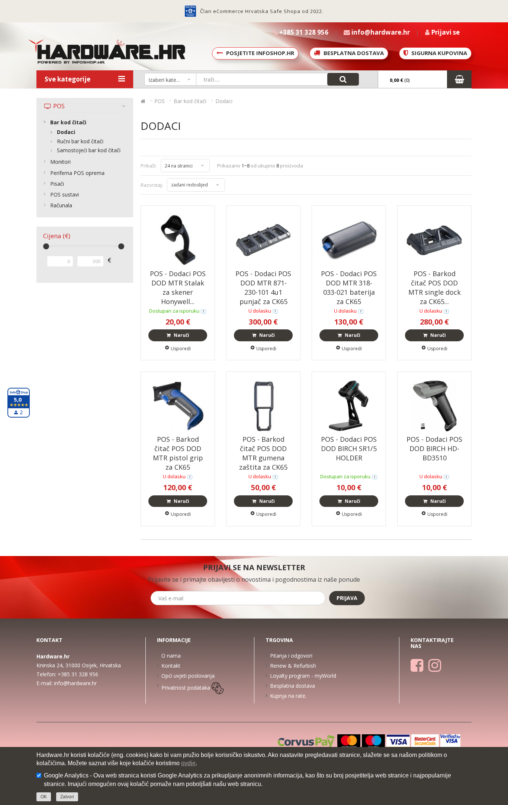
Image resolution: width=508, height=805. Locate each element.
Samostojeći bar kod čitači (88, 150)
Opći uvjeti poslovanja (188, 675)
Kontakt (170, 665)
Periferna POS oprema (77, 172)
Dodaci (66, 131)
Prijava (347, 597)
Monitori (60, 161)
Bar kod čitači (68, 122)
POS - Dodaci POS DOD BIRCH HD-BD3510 (434, 448)
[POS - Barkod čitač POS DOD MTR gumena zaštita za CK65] (263, 405)
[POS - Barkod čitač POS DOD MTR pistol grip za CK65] (177, 405)
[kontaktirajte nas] (275, 310)
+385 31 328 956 (78, 674)
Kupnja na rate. (288, 695)
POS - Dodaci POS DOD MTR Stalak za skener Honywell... (178, 287)
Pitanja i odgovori (291, 655)
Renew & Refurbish (293, 665)
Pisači (57, 183)
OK (44, 796)
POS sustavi (64, 194)
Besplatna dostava (292, 685)
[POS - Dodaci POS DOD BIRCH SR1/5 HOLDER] (348, 405)
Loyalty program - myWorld (303, 675)
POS (58, 106)
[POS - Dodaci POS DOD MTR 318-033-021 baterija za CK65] (348, 239)
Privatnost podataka (185, 687)
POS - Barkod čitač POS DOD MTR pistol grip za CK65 (178, 453)
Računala (61, 205)
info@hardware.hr (75, 683)
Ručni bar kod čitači (80, 141)
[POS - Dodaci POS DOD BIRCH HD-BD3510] (434, 405)
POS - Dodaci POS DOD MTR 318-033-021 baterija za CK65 (349, 287)
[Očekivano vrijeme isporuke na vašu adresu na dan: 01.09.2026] (203, 310)
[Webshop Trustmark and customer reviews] (190, 11)
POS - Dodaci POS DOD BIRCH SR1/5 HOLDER (349, 448)
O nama (171, 655)
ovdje (188, 763)
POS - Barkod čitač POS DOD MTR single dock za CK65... (434, 287)
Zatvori (67, 796)
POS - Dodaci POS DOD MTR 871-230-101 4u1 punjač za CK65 (263, 287)
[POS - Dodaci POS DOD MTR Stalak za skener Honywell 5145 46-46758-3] (177, 239)
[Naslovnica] (143, 101)
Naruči (181, 335)
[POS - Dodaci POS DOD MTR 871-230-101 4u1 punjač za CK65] (263, 239)
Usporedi (181, 348)
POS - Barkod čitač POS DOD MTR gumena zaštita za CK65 (263, 453)
